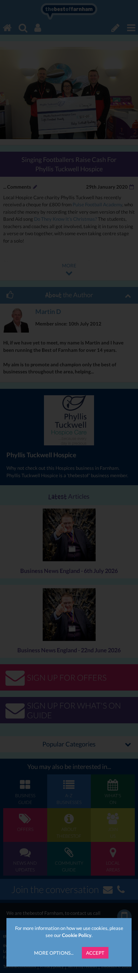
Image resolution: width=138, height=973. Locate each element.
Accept (95, 953)
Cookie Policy (76, 935)
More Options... (53, 953)
